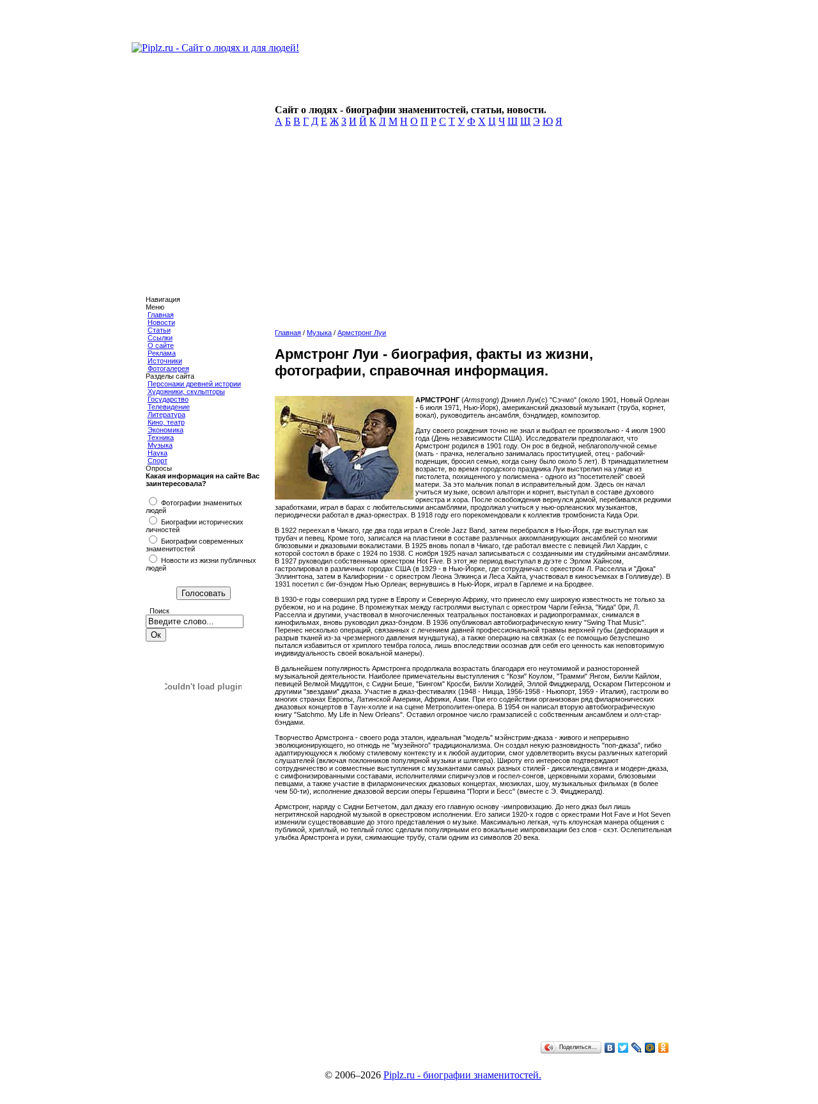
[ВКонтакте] (610, 1047)
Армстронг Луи (361, 332)
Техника (161, 437)
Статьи (159, 330)
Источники (165, 361)
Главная (161, 315)
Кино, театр (166, 422)
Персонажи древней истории (194, 384)
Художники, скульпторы (186, 391)
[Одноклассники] (663, 1047)
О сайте (161, 345)
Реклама (162, 353)
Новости (161, 322)
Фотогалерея (168, 368)
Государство (168, 399)
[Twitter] (623, 1047)
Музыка (160, 445)
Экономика (165, 430)
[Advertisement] (471, 231)
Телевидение (169, 407)
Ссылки (160, 338)
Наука (157, 453)
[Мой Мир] (650, 1047)
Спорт (157, 460)
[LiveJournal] (637, 1047)
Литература (166, 414)
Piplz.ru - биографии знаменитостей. (462, 1074)
